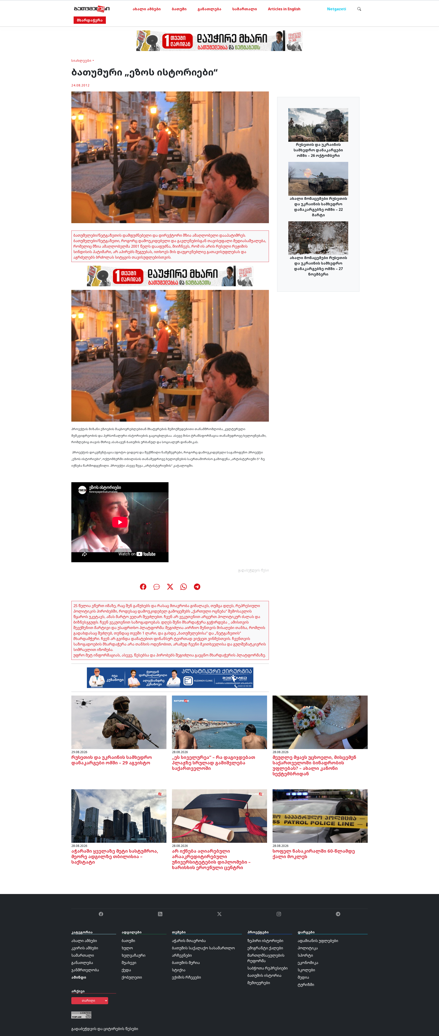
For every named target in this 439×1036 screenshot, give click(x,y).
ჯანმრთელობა (85, 969)
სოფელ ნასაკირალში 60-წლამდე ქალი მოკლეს (314, 853)
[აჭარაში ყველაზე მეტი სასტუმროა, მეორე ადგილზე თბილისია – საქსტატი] (118, 815)
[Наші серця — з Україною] (92, 9)
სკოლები (306, 969)
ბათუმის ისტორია (264, 975)
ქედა (126, 969)
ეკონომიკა (308, 962)
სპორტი (305, 955)
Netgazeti (336, 8)
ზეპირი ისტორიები (265, 940)
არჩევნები (182, 955)
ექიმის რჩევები (186, 977)
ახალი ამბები (147, 8)
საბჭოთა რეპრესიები (267, 968)
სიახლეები (81, 60)
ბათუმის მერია (186, 962)
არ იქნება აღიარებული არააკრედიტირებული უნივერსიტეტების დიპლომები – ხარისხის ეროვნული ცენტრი (211, 859)
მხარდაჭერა (90, 20)
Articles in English (284, 8)
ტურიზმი (306, 984)
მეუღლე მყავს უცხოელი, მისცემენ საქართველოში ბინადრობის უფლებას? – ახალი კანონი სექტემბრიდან (314, 765)
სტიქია (178, 969)
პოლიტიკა (308, 947)
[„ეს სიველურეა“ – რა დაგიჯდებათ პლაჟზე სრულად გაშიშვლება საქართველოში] (219, 721)
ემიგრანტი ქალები (265, 947)
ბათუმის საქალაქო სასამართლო (203, 947)
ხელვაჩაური (133, 955)
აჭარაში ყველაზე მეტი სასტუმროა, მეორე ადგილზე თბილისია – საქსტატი (114, 856)
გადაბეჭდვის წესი (253, 570)
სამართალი (244, 8)
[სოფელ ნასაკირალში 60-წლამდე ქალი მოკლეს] (320, 815)
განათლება (209, 8)
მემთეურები (258, 982)
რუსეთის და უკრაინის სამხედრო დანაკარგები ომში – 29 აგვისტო (111, 760)
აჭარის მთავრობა (189, 940)
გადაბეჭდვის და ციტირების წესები (104, 1028)
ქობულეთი (132, 977)
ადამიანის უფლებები (318, 940)
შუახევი (129, 962)
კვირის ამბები (84, 947)
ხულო (127, 947)
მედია (303, 977)
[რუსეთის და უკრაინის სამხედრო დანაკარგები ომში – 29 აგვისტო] (118, 721)
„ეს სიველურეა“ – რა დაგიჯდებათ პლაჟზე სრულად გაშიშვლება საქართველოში (213, 762)
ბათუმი (179, 8)
